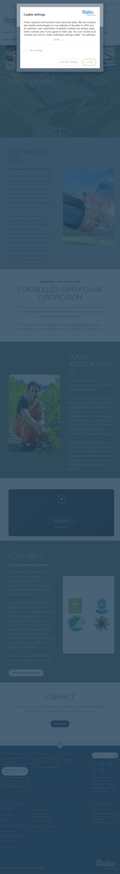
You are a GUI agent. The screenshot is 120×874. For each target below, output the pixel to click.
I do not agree (69, 62)
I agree (89, 62)
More (57, 39)
